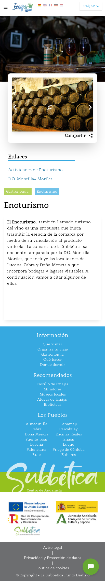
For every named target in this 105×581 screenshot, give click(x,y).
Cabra (37, 429)
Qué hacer (52, 359)
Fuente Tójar (36, 439)
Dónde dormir (52, 365)
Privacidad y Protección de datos (52, 558)
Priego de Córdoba (68, 449)
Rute (36, 455)
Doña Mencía (36, 434)
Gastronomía (52, 354)
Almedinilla (36, 424)
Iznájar (68, 439)
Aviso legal (52, 547)
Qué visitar (52, 344)
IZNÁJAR (88, 6)
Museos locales (53, 394)
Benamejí (68, 424)
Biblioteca (52, 404)
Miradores (52, 389)
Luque (68, 444)
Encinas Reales (69, 434)
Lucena (36, 444)
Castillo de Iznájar (52, 384)
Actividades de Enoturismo (35, 169)
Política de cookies (52, 568)
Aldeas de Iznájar (52, 399)
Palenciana (36, 449)
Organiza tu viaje (52, 349)
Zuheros (68, 455)
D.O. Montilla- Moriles (30, 179)
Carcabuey (68, 429)
